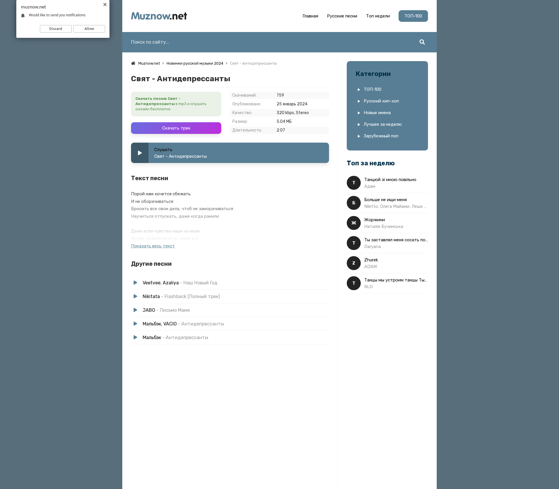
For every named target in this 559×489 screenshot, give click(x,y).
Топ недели (378, 16)
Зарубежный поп (381, 136)
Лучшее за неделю (383, 124)
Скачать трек (176, 128)
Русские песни (342, 16)
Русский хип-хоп (381, 101)
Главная (310, 16)
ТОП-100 (413, 16)
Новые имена (377, 112)
